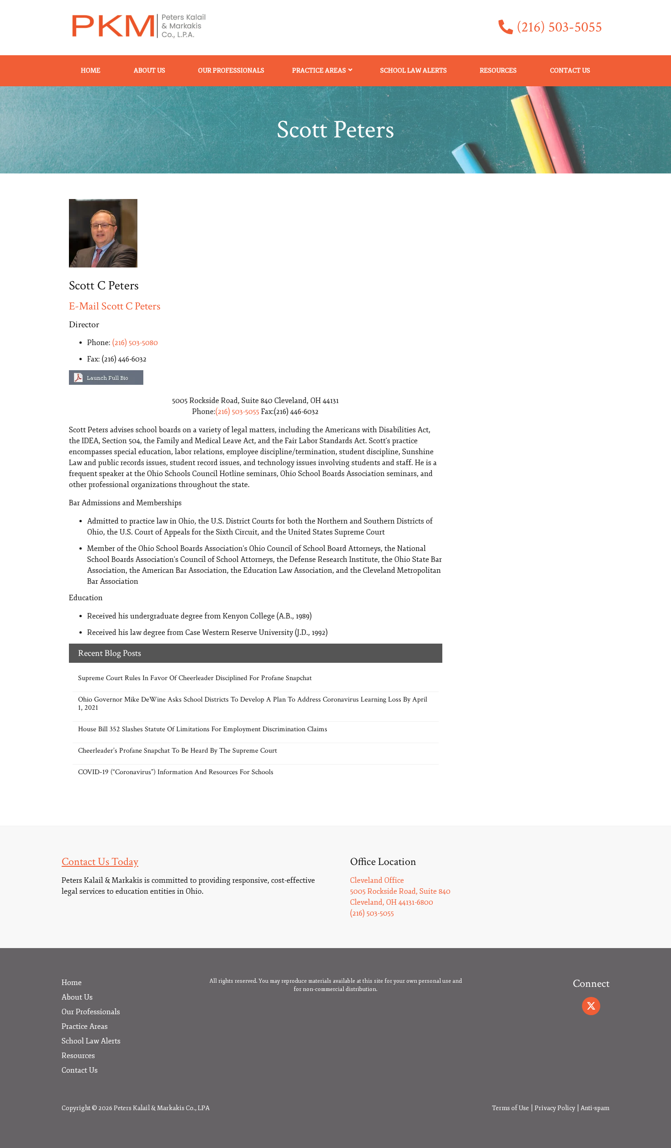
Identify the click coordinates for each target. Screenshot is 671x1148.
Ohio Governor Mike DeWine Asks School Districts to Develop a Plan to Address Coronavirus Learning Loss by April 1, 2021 (252, 704)
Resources (498, 70)
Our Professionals (231, 70)
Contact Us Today (100, 861)
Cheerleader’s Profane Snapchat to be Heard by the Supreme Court (177, 750)
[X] (591, 1006)
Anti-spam (595, 1108)
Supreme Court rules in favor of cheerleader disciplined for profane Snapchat (195, 678)
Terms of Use (510, 1108)
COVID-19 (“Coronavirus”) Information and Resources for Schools (175, 772)
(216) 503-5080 (135, 342)
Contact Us (570, 70)
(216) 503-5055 (559, 27)
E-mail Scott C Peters (114, 306)
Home (90, 70)
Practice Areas (319, 70)
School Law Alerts (413, 70)
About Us (149, 70)
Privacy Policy (555, 1108)
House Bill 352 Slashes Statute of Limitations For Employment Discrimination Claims (202, 729)
